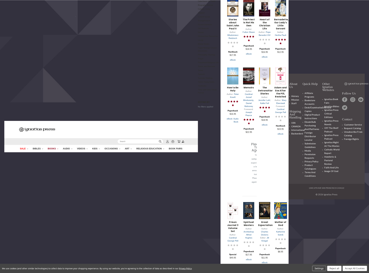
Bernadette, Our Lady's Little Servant (281, 24)
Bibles (37, 148)
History (201, 32)
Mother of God (280, 224)
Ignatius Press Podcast (331, 137)
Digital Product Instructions (312, 116)
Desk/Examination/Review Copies (318, 109)
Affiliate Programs (309, 95)
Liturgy (201, 40)
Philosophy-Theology (206, 55)
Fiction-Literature (205, 24)
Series (200, 70)
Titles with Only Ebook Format (207, 91)
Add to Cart (233, 11)
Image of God (331, 171)
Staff (294, 103)
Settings (319, 268)
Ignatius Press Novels (331, 122)
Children (201, 13)
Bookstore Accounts (310, 102)
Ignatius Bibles (331, 106)
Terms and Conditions (310, 174)
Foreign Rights (351, 139)
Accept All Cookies (355, 268)
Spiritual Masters (248, 224)
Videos (81, 148)
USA (293, 122)
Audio (66, 148)
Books (52, 148)
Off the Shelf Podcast (331, 130)
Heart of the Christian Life (264, 24)
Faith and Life (331, 167)
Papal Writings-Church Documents (207, 49)
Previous (361, 264)
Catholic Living (204, 9)
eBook (233, 60)
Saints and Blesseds (206, 66)
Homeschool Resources (208, 36)
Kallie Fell (264, 103)
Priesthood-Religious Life (208, 62)
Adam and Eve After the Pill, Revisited (280, 92)
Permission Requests (310, 156)
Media (308, 150)
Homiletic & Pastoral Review (330, 160)
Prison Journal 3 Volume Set (232, 227)
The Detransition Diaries (265, 90)
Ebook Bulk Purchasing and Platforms (312, 125)
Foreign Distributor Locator (310, 136)
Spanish (201, 74)
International (298, 130)
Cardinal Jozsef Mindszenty (248, 97)
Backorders (297, 133)
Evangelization (204, 21)
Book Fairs (175, 148)
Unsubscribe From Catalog (353, 134)
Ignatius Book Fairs (331, 101)
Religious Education (149, 148)
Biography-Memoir (205, 5)
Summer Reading (205, 78)
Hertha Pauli (280, 35)
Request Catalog (352, 128)
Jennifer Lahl (264, 100)
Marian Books (203, 44)
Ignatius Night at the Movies (331, 144)
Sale (23, 148)
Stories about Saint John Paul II (233, 24)
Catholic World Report (332, 151)
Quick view (232, 4)
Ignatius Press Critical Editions (331, 113)
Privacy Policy (311, 161)
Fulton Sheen (249, 32)
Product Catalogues (310, 167)
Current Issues (204, 17)
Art (127, 148)
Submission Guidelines (310, 145)
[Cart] (178, 141)
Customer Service (353, 124)
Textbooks (202, 86)
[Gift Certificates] (172, 141)
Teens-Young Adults (206, 82)
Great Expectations (266, 224)
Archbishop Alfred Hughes (249, 235)
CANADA (296, 126)
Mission (295, 99)
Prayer (200, 59)
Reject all (334, 268)
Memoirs (249, 87)
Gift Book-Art (203, 28)
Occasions (111, 148)
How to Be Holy (232, 89)
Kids (95, 148)
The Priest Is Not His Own (249, 22)
